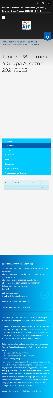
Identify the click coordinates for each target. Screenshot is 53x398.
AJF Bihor (21, 42)
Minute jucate (11, 168)
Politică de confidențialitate (34, 391)
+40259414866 (11, 293)
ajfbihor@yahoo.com (17, 296)
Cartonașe (9, 164)
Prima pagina (8, 42)
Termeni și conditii (10, 391)
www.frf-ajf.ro (9, 318)
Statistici (9, 159)
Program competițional (15, 173)
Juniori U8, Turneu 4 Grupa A (15, 44)
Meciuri (8, 141)
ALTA (48, 36)
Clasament (10, 145)
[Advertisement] (26, 112)
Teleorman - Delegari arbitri (15, 286)
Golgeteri (9, 155)
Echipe (8, 150)
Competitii (32, 42)
